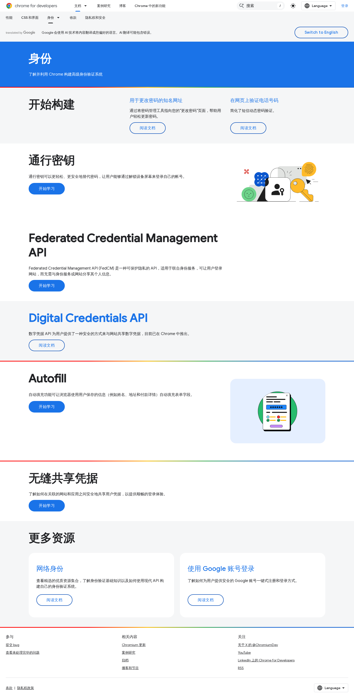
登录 (344, 6)
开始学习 (47, 188)
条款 (9, 688)
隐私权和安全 (95, 17)
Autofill (47, 378)
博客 (122, 6)
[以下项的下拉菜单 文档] (87, 6)
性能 (9, 17)
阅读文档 (148, 128)
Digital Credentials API (88, 318)
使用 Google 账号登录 (221, 568)
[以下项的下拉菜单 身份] (60, 17)
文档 (77, 6)
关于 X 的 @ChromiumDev (258, 645)
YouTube (244, 652)
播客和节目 (130, 668)
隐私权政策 (25, 688)
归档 (125, 660)
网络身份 (49, 568)
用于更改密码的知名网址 (156, 100)
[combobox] (261, 5)
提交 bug (12, 645)
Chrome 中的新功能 (150, 6)
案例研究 (104, 6)
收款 (73, 17)
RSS (241, 668)
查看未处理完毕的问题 (22, 652)
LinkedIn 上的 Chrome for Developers (266, 660)
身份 (50, 17)
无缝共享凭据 (63, 478)
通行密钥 (52, 160)
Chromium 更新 (134, 645)
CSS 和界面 (30, 17)
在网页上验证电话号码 (254, 100)
